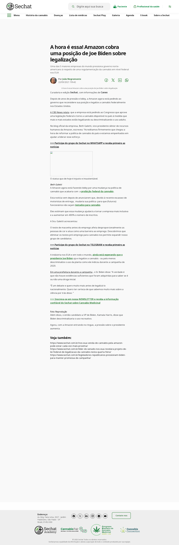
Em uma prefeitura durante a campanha (71, 271)
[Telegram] (98, 519)
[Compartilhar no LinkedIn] (120, 80)
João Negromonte (71, 79)
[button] (170, 7)
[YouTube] (105, 519)
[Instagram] (92, 519)
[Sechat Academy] (45, 530)
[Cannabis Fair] (73, 530)
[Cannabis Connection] (130, 530)
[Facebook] (73, 519)
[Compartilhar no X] (113, 80)
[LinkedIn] (86, 519)
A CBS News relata (59, 112)
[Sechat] (37, 6)
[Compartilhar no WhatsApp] (127, 80)
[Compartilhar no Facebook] (106, 80)
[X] (80, 519)
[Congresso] (102, 530)
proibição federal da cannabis (97, 191)
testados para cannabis (87, 205)
